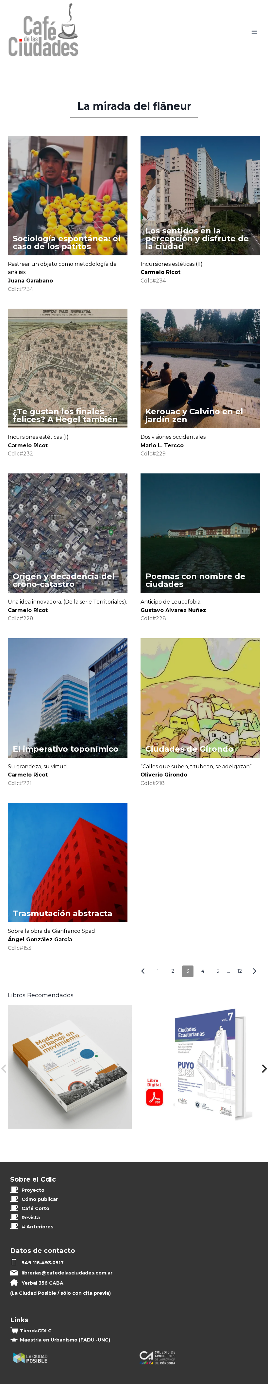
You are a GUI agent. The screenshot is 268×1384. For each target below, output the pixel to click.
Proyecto (33, 1190)
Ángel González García (40, 939)
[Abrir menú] (254, 32)
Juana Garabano (30, 281)
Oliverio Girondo (164, 775)
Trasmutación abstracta (62, 913)
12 (239, 971)
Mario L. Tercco (162, 445)
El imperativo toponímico (65, 749)
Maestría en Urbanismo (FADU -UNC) (65, 1340)
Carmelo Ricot (160, 272)
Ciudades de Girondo (189, 749)
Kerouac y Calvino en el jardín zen (194, 415)
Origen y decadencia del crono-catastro (64, 580)
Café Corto (35, 1208)
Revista (31, 1218)
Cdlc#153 (19, 948)
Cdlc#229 (153, 454)
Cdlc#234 (20, 289)
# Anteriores (37, 1227)
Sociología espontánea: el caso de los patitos (67, 242)
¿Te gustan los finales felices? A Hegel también (65, 415)
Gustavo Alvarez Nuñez (173, 610)
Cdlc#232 (20, 454)
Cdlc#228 (20, 618)
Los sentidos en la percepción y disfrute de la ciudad (197, 238)
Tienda (36, 1331)
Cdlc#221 (20, 783)
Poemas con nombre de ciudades (195, 580)
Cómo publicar (40, 1199)
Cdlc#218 (153, 783)
